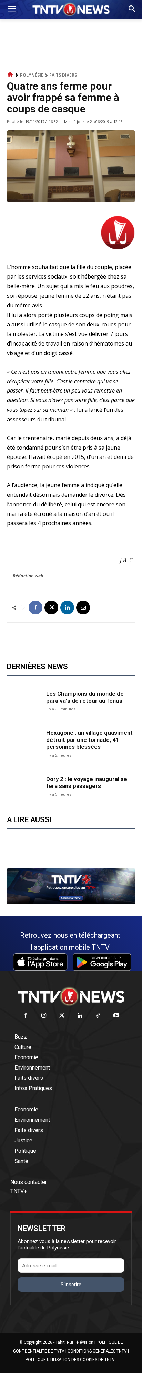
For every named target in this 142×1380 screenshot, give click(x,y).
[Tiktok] (98, 1015)
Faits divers (63, 75)
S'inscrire (71, 1284)
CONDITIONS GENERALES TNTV (97, 1351)
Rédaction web (28, 576)
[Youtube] (116, 1015)
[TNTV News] (71, 996)
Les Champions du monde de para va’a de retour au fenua (85, 697)
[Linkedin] (67, 607)
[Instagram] (44, 1015)
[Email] (83, 607)
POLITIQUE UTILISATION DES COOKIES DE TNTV (70, 1359)
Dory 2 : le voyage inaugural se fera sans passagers (86, 782)
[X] (51, 607)
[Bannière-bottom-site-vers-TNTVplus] (71, 902)
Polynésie (31, 75)
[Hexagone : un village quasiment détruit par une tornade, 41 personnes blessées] (25, 743)
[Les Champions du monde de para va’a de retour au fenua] (25, 700)
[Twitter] (62, 1015)
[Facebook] (35, 607)
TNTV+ (18, 1191)
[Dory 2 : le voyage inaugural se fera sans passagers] (25, 785)
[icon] (10, 74)
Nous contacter (28, 1182)
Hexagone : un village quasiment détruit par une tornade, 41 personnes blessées (89, 739)
